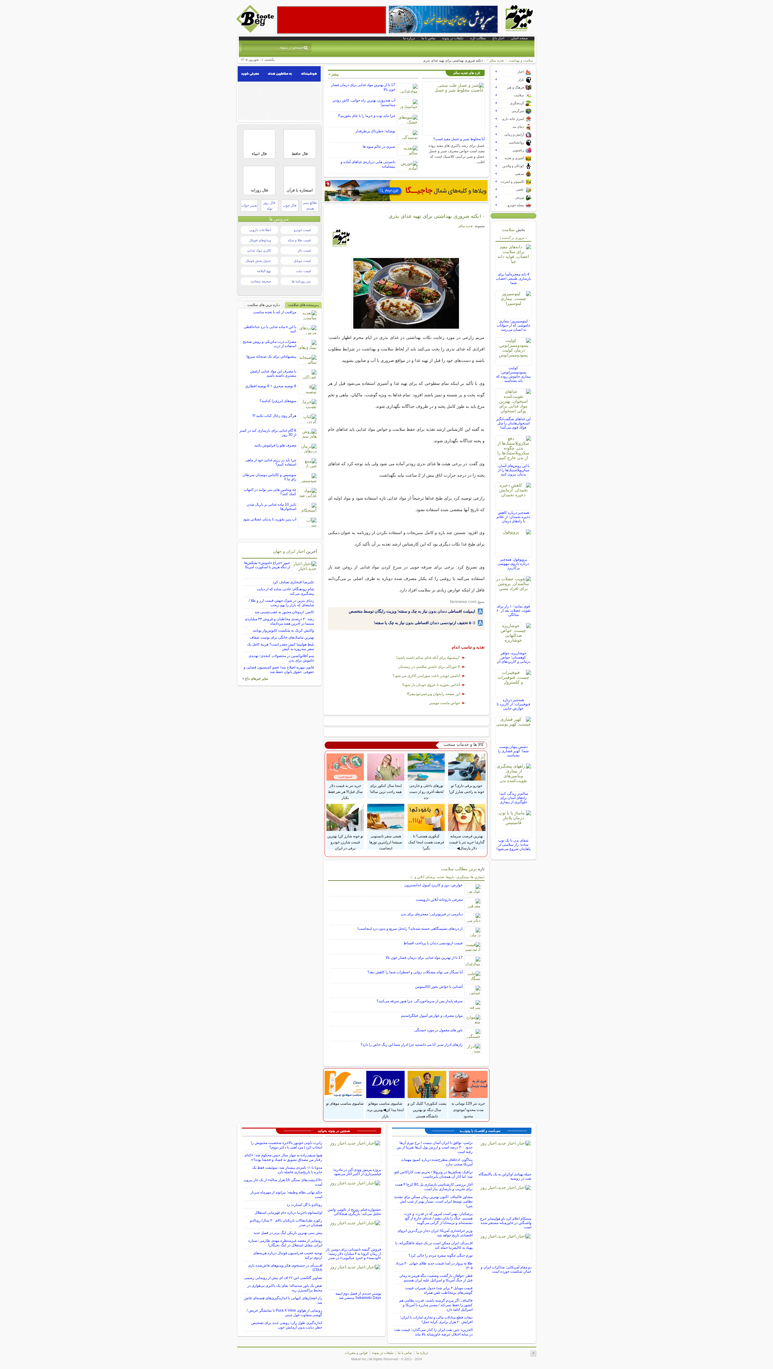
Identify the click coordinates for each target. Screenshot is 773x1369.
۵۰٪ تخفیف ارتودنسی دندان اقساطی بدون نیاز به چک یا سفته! (424, 622)
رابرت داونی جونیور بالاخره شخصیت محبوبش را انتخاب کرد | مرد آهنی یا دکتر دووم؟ (286, 1145)
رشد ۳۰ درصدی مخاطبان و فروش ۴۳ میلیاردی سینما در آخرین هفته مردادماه (279, 621)
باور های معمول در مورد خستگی (438, 1030)
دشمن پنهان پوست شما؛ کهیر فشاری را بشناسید (513, 751)
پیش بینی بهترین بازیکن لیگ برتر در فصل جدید (287, 1233)
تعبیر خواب (249, 205)
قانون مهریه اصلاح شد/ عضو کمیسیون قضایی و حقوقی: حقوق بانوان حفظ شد (279, 669)
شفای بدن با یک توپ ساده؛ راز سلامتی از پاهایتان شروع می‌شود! (513, 844)
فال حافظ (300, 153)
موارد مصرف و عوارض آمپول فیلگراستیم (432, 1015)
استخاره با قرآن (300, 190)
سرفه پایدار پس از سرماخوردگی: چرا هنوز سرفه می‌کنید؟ (420, 1001)
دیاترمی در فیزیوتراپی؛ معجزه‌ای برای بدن (432, 914)
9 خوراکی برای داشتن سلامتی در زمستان (429, 667)
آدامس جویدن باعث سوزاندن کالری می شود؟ (426, 676)
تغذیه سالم (496, 60)
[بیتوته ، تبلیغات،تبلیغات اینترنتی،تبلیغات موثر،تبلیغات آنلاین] (331, 20)
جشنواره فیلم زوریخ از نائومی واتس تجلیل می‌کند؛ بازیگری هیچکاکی (354, 1211)
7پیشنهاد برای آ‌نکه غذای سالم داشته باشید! (428, 658)
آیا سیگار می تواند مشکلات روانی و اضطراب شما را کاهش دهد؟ (415, 972)
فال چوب (290, 205)
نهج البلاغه (264, 271)
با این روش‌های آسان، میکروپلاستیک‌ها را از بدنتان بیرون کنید (513, 470)
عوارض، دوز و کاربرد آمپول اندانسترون (433, 885)
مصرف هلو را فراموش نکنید (275, 445)
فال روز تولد (269, 206)
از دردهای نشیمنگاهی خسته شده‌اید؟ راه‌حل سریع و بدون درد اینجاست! (410, 928)
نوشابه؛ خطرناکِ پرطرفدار (375, 131)
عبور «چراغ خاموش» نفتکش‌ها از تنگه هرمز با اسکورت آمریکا (267, 565)
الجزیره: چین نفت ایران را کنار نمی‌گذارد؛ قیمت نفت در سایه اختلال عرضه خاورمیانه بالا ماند (433, 1332)
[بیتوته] (256, 31)
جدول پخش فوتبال (258, 261)
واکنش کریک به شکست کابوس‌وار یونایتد (283, 630)
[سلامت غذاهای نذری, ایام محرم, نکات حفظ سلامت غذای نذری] (406, 293)
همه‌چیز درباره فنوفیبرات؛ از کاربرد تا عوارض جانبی (513, 704)
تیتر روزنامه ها (301, 281)
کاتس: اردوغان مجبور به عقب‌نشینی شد (284, 612)
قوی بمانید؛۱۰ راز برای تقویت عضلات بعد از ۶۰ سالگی (513, 610)
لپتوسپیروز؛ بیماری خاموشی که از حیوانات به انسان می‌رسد (513, 325)
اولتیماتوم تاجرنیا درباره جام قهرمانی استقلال (288, 1212)
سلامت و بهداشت (520, 60)
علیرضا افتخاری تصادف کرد (293, 582)
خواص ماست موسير (444, 703)
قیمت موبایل (302, 261)
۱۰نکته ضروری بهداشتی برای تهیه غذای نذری (437, 216)
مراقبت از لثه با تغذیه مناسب (274, 312)
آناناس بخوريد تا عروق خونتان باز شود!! (431, 685)
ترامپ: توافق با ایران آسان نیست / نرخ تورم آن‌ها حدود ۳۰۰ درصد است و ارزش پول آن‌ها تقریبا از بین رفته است (434, 1147)
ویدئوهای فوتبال (260, 240)
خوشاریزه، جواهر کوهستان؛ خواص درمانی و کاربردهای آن (513, 657)
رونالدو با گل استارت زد (304, 1205)
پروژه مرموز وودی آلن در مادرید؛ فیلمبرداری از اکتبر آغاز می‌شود (356, 1172)
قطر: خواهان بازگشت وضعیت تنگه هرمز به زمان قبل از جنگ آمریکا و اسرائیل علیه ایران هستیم (436, 1278)
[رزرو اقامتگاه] (406, 190)
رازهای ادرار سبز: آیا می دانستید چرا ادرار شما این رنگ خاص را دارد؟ (412, 1044)
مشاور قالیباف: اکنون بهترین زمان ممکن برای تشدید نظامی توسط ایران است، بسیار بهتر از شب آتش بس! (433, 1201)
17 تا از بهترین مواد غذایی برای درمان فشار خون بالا (424, 957)
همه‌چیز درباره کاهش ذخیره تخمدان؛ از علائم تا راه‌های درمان (513, 517)
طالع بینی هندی (310, 206)
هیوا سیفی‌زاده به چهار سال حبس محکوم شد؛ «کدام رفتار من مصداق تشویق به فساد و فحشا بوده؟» (283, 1157)
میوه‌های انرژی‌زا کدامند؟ (278, 401)
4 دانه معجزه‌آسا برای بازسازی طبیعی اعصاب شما (513, 278)
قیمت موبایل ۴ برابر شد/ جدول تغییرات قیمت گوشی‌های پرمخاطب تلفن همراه (439, 1290)
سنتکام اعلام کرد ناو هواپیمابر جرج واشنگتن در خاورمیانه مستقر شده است (505, 1222)
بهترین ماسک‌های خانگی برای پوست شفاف (282, 637)
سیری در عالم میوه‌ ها (379, 146)
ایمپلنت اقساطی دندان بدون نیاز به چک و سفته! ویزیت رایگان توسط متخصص (412, 611)
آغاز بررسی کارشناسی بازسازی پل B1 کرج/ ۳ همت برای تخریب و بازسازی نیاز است (434, 1186)
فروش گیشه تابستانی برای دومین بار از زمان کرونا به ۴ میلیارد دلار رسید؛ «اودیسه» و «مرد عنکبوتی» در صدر (353, 1253)
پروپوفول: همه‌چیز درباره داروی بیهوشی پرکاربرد (513, 563)
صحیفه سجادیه (261, 281)
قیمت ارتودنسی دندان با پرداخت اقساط (433, 943)
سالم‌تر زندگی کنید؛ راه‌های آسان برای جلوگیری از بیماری (513, 797)
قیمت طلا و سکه (299, 240)
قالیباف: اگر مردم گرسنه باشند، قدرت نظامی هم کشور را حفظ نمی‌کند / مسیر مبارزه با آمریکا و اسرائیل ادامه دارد (436, 1305)
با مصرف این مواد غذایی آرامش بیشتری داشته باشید (273, 373)
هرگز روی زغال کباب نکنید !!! (274, 416)
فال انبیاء (259, 153)
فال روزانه (259, 190)
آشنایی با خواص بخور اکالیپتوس (439, 986)
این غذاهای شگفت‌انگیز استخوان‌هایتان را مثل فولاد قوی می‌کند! (513, 423)
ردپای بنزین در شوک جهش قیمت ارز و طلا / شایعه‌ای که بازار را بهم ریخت (281, 602)
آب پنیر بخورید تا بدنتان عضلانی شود (269, 519)
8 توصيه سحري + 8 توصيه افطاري (270, 386)
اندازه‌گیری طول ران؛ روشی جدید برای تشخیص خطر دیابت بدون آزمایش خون (286, 1325)
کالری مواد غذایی (259, 250)
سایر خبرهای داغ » (255, 678)
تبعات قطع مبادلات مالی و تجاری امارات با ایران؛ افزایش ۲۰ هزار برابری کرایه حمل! (436, 1319)
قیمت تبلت (303, 271)
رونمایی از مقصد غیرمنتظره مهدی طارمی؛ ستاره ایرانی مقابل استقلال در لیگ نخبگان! (285, 1243)
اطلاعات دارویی (260, 230)
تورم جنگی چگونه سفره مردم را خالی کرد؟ (441, 1255)
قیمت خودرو (302, 230)
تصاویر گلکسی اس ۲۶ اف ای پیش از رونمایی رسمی (283, 1278)
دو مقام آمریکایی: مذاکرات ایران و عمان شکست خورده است (506, 1269)
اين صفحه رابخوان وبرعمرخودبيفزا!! (433, 694)
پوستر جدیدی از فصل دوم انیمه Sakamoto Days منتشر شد (358, 1295)
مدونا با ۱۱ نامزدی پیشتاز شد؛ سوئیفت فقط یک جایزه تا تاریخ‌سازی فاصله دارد (287, 1169)
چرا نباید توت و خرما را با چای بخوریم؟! (366, 116)
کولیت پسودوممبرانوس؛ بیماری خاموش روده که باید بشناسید (513, 374)
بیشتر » (334, 74)
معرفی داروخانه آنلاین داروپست (439, 899)
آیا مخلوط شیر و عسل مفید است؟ (459, 139)
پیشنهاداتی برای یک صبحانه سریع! (271, 356)
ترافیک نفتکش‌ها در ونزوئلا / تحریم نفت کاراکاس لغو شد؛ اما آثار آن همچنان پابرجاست (433, 1174)
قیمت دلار (304, 250)
